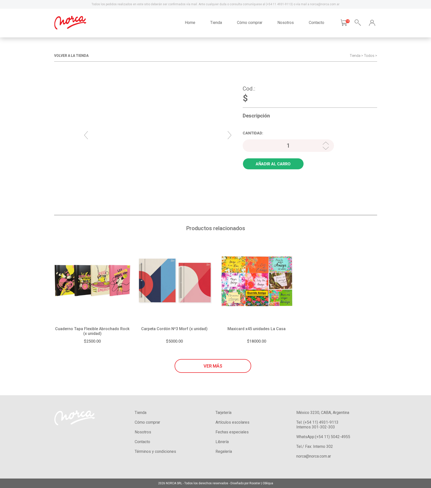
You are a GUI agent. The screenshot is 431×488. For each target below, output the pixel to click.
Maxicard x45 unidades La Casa (256, 328)
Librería (222, 441)
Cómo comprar (249, 22)
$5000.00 (174, 341)
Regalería (224, 451)
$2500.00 (92, 341)
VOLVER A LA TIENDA (71, 56)
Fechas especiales (232, 432)
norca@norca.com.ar (313, 456)
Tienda (216, 22)
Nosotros (285, 22)
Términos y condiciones (155, 451)
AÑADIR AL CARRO (273, 164)
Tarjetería (223, 412)
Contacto (316, 22)
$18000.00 (256, 341)
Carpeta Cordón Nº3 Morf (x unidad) (174, 328)
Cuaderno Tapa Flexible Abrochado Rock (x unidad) (92, 331)
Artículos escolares (232, 422)
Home (190, 22)
